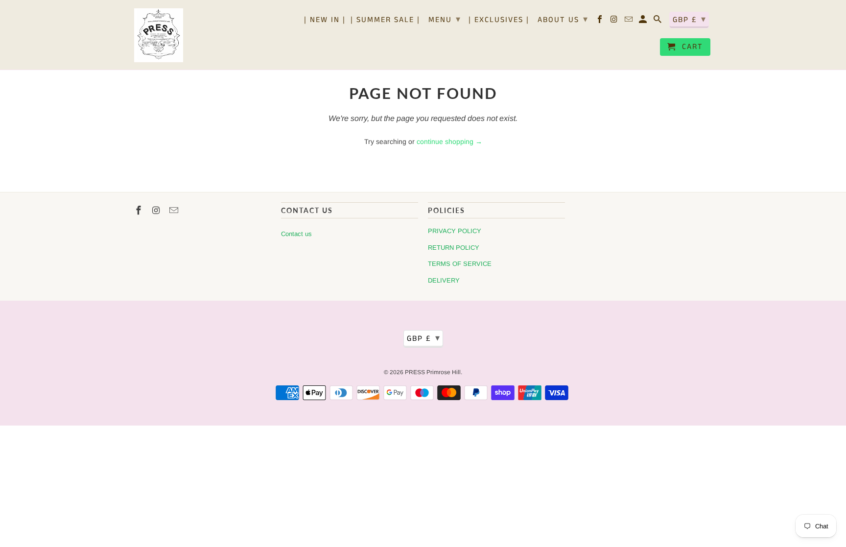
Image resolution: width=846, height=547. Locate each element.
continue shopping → (449, 141)
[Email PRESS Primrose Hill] (629, 21)
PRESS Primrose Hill (433, 372)
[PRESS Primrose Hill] (158, 34)
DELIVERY (444, 280)
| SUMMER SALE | (385, 20)
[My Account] (643, 21)
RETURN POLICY (453, 247)
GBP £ (689, 19)
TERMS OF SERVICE (460, 263)
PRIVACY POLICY (454, 231)
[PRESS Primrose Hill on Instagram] (615, 21)
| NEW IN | (325, 20)
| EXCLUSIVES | (499, 20)
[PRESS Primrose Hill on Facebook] (600, 21)
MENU (444, 19)
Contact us (296, 234)
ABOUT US (563, 19)
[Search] (658, 21)
